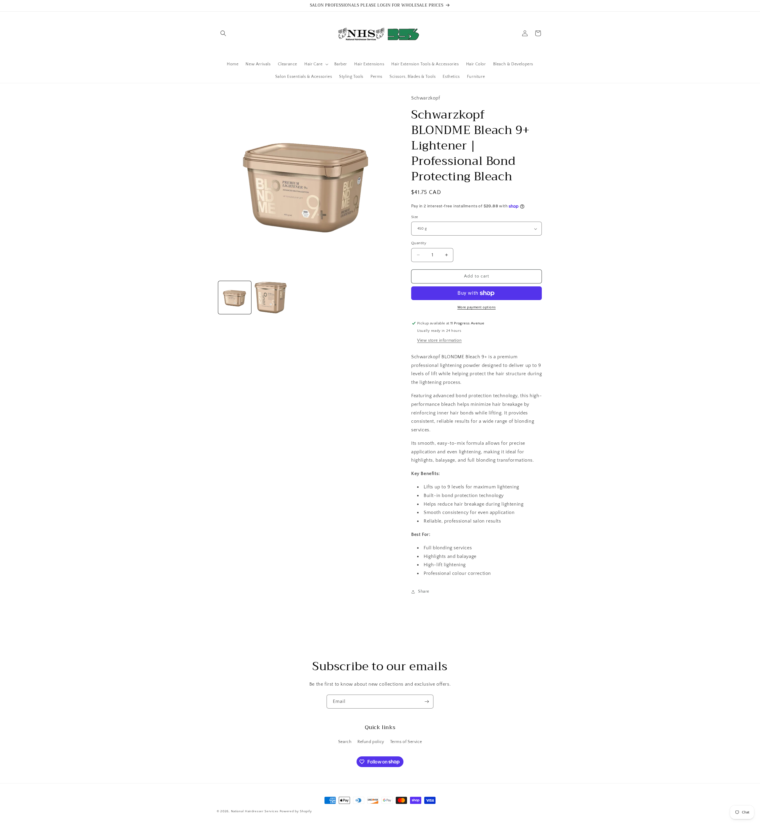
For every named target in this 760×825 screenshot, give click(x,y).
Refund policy (370, 741)
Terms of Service (406, 741)
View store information (439, 340)
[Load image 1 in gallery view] (234, 297)
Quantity (418, 243)
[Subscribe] (426, 702)
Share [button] (423, 591)
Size (414, 217)
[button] (223, 33)
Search (345, 741)
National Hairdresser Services (254, 811)
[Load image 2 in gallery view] (270, 297)
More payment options (476, 307)
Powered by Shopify (296, 811)
